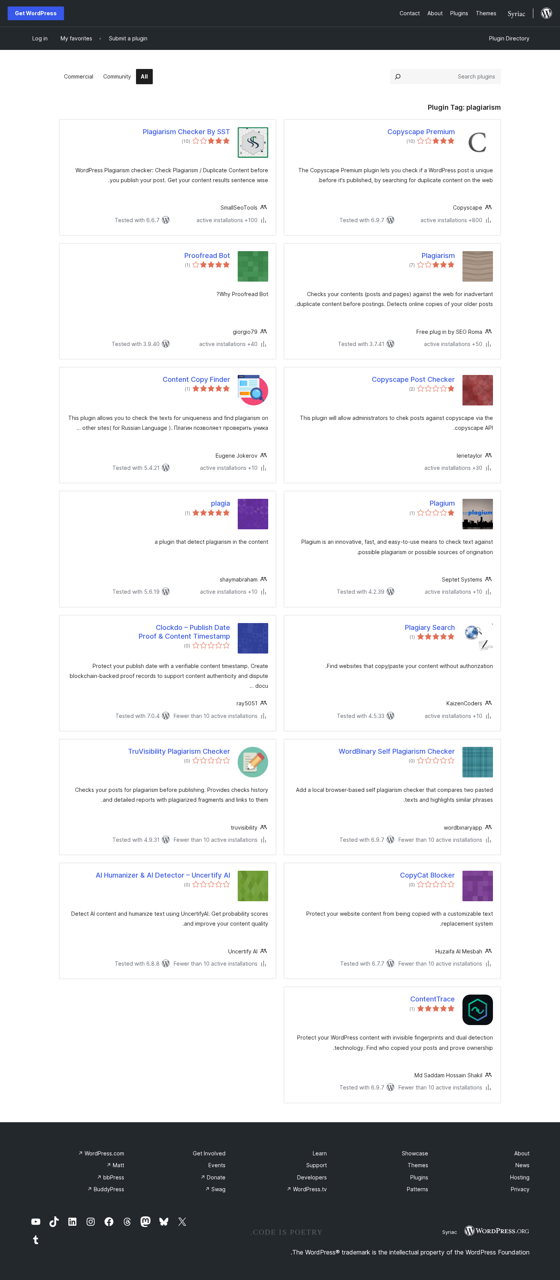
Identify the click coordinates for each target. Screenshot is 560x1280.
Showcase (415, 1153)
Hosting (520, 1177)
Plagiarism (438, 256)
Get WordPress (36, 13)
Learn (320, 1153)
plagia (220, 503)
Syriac (449, 1232)
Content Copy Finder (196, 379)
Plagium (442, 503)
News (522, 1165)
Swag (215, 1189)
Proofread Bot (207, 256)
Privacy (520, 1189)
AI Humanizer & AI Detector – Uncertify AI (163, 875)
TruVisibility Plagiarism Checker (179, 751)
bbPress (110, 1177)
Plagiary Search (430, 627)
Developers (312, 1177)
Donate (213, 1177)
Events (217, 1165)
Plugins (419, 1177)
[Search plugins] (397, 76)
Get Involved (209, 1153)
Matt (115, 1165)
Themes (418, 1165)
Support (316, 1165)
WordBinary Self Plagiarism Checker (397, 751)
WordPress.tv (306, 1189)
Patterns (417, 1189)
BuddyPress (105, 1189)
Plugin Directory (509, 38)
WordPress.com (101, 1153)
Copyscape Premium (421, 132)
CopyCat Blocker (427, 875)
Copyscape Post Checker (413, 379)
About (522, 1153)
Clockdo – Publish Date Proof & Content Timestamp (184, 631)
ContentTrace (432, 999)
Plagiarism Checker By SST (186, 132)
